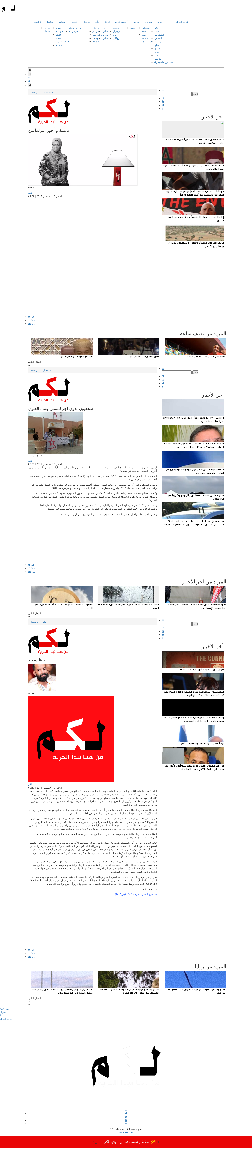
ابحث (195, 94)
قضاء (58, 27)
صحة (58, 38)
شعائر (145, 38)
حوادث (59, 31)
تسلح (157, 45)
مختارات (146, 27)
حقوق (133, 27)
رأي (97, 21)
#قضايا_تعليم (62, 41)
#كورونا (158, 41)
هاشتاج (96, 41)
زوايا (156, 51)
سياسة (50, 21)
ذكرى (157, 48)
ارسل (34, 323)
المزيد (160, 21)
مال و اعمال (75, 27)
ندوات (105, 34)
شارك (33, 320)
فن (103, 27)
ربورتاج (116, 31)
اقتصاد (75, 21)
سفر (144, 34)
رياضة (87, 21)
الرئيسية (37, 21)
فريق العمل (182, 21)
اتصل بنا (4, 1015)
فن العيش (147, 41)
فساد (156, 31)
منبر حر (96, 31)
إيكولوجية (159, 34)
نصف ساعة (48, 92)
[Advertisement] (92, 291)
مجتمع (62, 21)
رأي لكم (97, 27)
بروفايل (116, 38)
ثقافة (107, 21)
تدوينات (96, 38)
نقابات (59, 45)
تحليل (47, 31)
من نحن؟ (4, 1008)
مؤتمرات (73, 31)
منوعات (148, 21)
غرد (32, 316)
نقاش (105, 31)
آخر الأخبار (48, 370)
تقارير (47, 27)
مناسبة (145, 31)
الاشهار (3, 1012)
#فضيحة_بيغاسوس (163, 62)
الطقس (158, 38)
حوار (115, 34)
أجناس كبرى (121, 21)
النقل (58, 34)
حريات (136, 21)
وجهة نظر (97, 34)
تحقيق (116, 27)
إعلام (156, 27)
